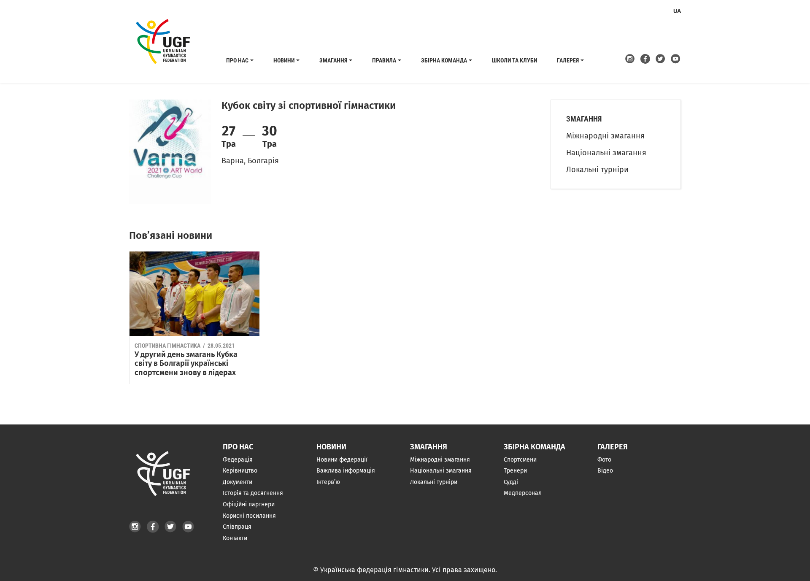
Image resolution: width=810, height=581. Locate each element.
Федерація (238, 459)
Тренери (515, 470)
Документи (237, 482)
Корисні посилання (249, 515)
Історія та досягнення (253, 493)
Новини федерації (341, 459)
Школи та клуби (514, 60)
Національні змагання (606, 152)
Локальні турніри (597, 169)
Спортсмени (520, 459)
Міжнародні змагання (605, 136)
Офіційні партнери (249, 504)
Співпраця (237, 526)
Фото (604, 459)
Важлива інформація (345, 470)
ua (677, 11)
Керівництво (240, 470)
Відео (605, 470)
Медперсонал (523, 493)
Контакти (235, 538)
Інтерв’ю (328, 482)
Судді (511, 482)
